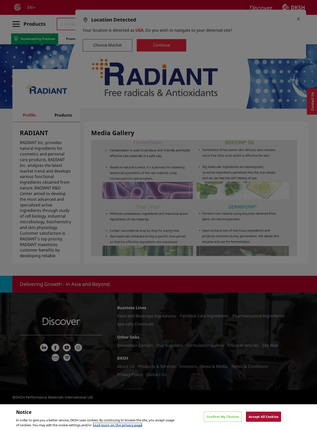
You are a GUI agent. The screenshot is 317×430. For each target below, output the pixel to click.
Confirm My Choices (223, 416)
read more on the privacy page (117, 425)
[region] (158, 417)
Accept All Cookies (263, 416)
